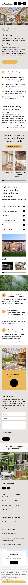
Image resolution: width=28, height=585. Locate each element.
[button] (14, 579)
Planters (17, 505)
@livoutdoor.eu (14, 449)
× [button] (26, 571)
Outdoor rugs (6, 505)
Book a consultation (10, 62)
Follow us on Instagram (14, 447)
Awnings (4, 501)
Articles (17, 517)
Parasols (17, 501)
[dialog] (14, 577)
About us (5, 522)
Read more (19, 577)
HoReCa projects (7, 517)
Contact (17, 522)
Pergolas (17, 494)
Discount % (5, 509)
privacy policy (9, 558)
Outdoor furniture (5, 495)
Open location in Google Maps (12, 544)
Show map (14, 563)
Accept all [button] (14, 582)
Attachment (8, 432)
